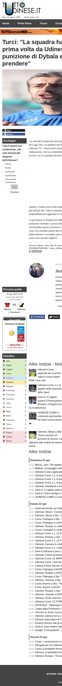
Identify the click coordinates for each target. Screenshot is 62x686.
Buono (8, 168)
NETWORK (51, 674)
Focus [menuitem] (43, 23)
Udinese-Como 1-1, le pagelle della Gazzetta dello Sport (50, 389)
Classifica (8, 356)
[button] (14, 187)
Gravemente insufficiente (10, 180)
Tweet (55, 317)
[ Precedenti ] (14, 312)
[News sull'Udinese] (21, 9)
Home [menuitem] (5, 23)
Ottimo (8, 164)
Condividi (38, 317)
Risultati (14, 192)
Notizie (40, 245)
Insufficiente (10, 175)
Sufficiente (10, 172)
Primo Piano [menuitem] (25, 23)
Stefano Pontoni (38, 248)
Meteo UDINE (15, 320)
